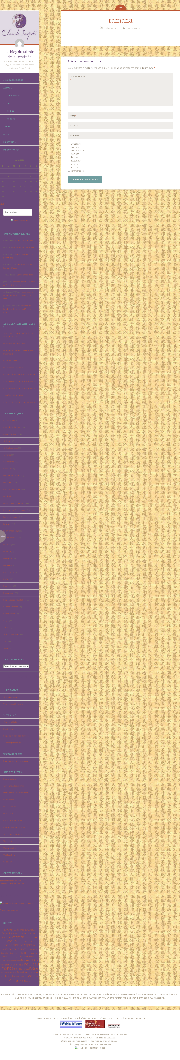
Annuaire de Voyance (9, 910)
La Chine (25, 953)
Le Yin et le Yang (10, 360)
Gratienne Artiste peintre (13, 786)
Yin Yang (21, 980)
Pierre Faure (8, 572)
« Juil (2, 204)
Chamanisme (8, 461)
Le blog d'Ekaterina (11, 806)
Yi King (6, 648)
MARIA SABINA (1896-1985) (23, 247)
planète (25, 969)
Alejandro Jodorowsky (12, 427)
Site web (74, 135)
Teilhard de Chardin (11, 634)
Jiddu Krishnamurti (11, 517)
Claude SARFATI (133, 28)
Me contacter (11, 150)
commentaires (97, 1048)
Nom (73, 116)
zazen (28, 981)
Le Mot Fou (8, 813)
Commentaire (76, 78)
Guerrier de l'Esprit (14, 949)
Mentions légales (135, 1018)
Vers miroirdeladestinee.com (12, 883)
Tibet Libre (7, 841)
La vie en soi (8, 799)
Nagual (20, 964)
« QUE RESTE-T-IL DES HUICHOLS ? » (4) (19, 381)
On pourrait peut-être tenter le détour (19, 374)
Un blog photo (9, 855)
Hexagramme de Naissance (14, 503)
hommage (32, 949)
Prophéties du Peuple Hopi (14, 600)
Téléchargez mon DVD (12, 742)
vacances (23, 977)
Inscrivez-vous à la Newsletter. (15, 761)
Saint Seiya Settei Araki (12, 834)
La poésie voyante (14, 957)
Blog (6, 134)
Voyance (8, 103)
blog (85, 1048)
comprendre (24, 941)
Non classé (8, 565)
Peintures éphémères (12, 820)
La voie (23, 956)
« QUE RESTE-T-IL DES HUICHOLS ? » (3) (19, 388)
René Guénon (9, 613)
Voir (5, 641)
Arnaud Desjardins (11, 434)
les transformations (14, 961)
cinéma (35, 937)
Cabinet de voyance (11, 697)
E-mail (74, 125)
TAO (32, 972)
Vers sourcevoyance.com (10, 880)
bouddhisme (17, 933)
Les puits (7, 544)
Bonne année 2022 (25, 274)
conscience (13, 944)
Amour (24, 929)
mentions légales (105, 1038)
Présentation (8, 593)
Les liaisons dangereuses (13, 367)
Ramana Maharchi (10, 606)
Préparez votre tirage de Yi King (16, 736)
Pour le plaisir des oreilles (14, 827)
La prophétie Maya (11, 531)
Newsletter (7, 558)
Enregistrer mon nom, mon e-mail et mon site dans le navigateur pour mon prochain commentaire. (77, 157)
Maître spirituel (30, 960)
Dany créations (9, 779)
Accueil (7, 88)
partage (18, 968)
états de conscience (11, 489)
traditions (12, 976)
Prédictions (8, 586)
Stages (6, 620)
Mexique (7, 551)
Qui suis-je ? (13, 95)
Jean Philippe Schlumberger (15, 510)
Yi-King (11, 111)
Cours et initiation (10, 722)
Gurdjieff (7, 496)
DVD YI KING (8, 482)
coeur (11, 941)
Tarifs (7, 126)
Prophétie (4, 972)
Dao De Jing (8, 729)
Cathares (7, 455)
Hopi (2, 953)
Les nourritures (9, 537)
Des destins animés (11, 475)
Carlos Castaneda (10, 448)
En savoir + (9, 142)
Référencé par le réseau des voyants (101, 1018)
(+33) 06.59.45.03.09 (13, 80)
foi (34, 945)
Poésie (6, 579)
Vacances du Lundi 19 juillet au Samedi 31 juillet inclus (18, 295)
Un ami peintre (9, 848)
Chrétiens (7, 468)
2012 (19, 930)
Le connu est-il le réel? (23, 240)
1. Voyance (10, 929)
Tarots (11, 119)
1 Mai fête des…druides (13, 395)
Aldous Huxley (9, 420)
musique (12, 964)
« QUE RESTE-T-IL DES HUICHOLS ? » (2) (19, 402)
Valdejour (7, 861)
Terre (3, 977)
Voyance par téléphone (13, 704)
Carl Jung (7, 441)
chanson (18, 937)
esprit (28, 944)
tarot (36, 972)
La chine (7, 524)
